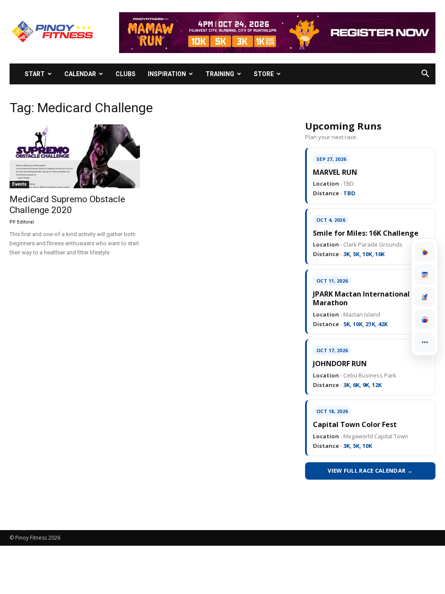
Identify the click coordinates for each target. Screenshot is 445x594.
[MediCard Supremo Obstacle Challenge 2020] (75, 156)
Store (264, 73)
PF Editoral (22, 222)
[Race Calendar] (425, 274)
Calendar (80, 73)
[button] (425, 74)
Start (35, 73)
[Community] (425, 320)
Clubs (126, 73)
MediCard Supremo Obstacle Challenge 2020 (67, 204)
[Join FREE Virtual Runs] (425, 297)
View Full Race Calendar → (370, 470)
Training (220, 73)
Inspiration (167, 73)
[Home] (425, 252)
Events (19, 184)
